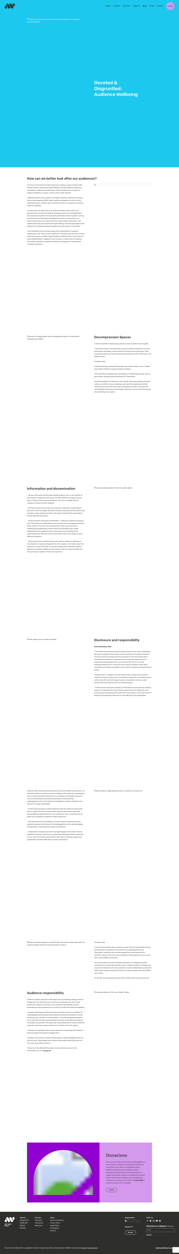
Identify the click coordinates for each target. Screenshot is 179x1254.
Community (39, 1223)
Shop (152, 6)
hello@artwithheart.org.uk (165, 1248)
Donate (111, 1190)
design (84, 1248)
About (107, 6)
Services (126, 6)
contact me (47, 1050)
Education (38, 1220)
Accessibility (54, 1228)
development (93, 1248)
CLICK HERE (138, 1180)
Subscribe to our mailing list (159, 1226)
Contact (160, 6)
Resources (38, 1225)
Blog (145, 6)
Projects (116, 6)
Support (136, 6)
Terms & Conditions (57, 1220)
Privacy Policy (55, 1223)
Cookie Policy (54, 1225)
